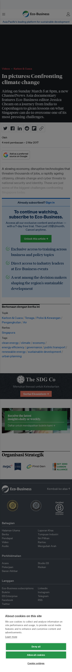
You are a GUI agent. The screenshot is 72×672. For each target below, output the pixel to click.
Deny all (36, 646)
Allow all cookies (36, 655)
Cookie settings (36, 663)
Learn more (11, 637)
